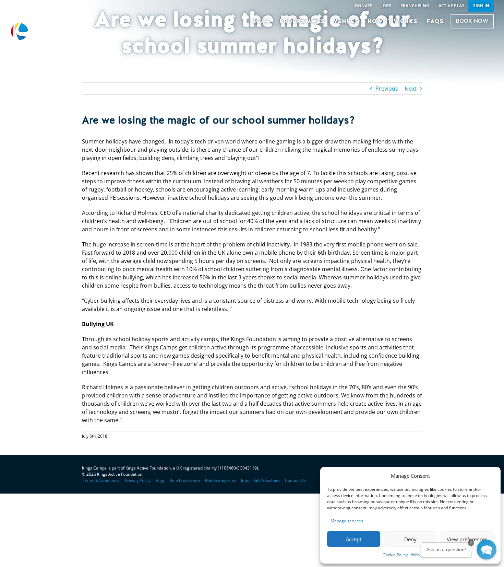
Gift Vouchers (267, 480)
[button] (486, 549)
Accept (353, 539)
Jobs (245, 480)
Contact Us (295, 480)
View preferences (467, 539)
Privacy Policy (138, 480)
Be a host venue (184, 480)
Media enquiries (220, 480)
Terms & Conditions (101, 480)
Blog (160, 480)
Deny (410, 539)
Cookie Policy (395, 555)
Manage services (347, 521)
